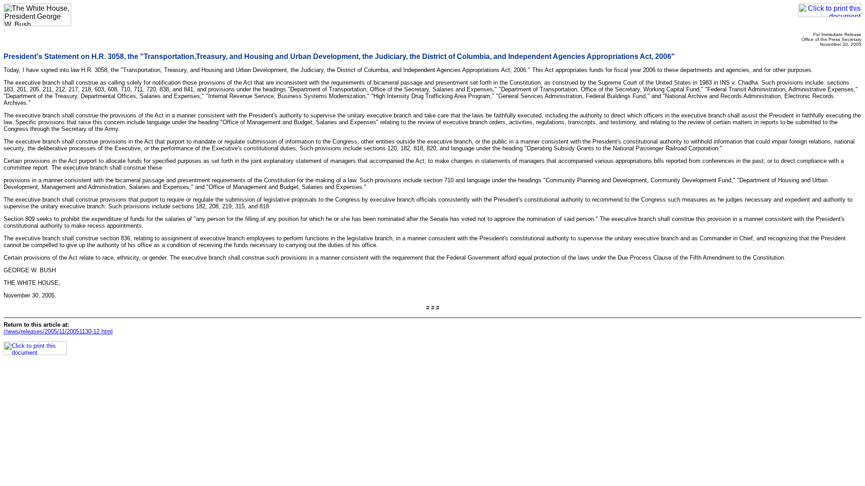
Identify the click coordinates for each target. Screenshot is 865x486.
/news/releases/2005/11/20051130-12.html (58, 331)
